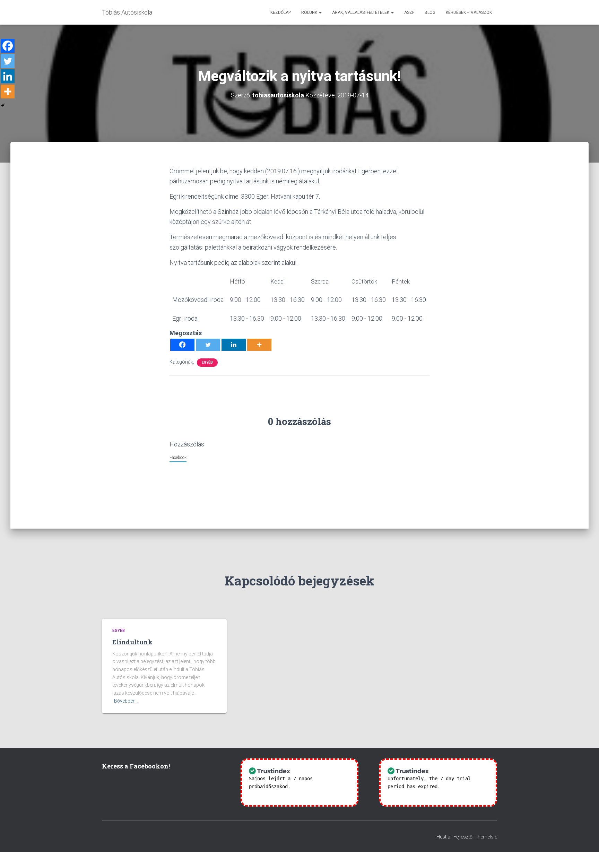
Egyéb (207, 362)
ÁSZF (409, 12)
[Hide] (3, 105)
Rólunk (309, 12)
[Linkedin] (234, 345)
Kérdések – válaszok (469, 12)
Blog (430, 12)
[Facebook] (182, 345)
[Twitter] (208, 345)
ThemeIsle (486, 837)
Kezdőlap (280, 12)
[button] (320, 12)
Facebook (178, 457)
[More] (259, 345)
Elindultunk (132, 642)
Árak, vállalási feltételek (361, 12)
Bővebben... (126, 701)
